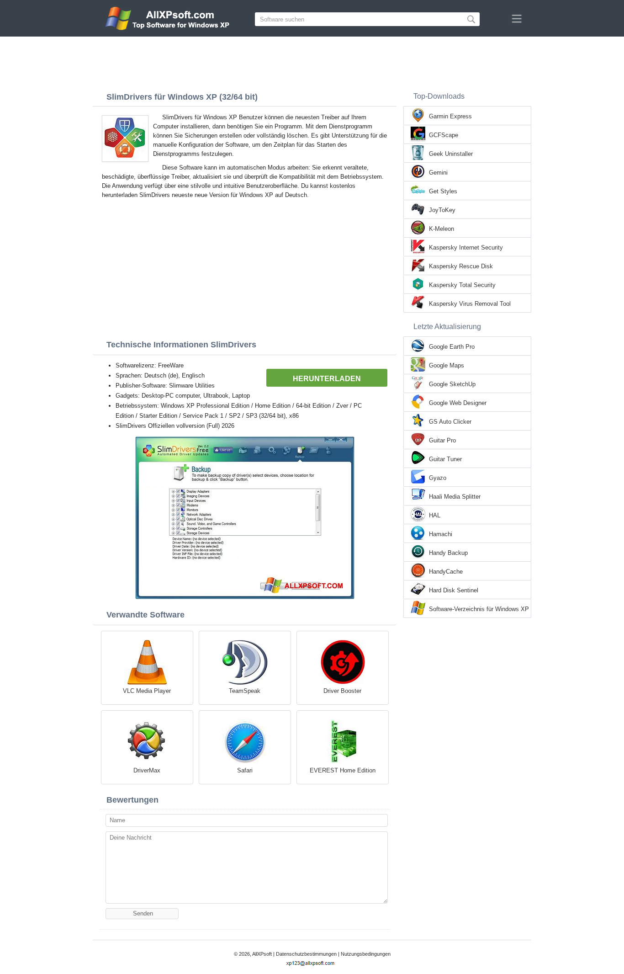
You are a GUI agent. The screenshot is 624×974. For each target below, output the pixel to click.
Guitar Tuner (445, 459)
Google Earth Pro (452, 346)
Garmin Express (450, 116)
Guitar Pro (442, 440)
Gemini (438, 172)
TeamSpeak (244, 690)
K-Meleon (441, 228)
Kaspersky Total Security (462, 285)
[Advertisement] (312, 61)
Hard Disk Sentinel (453, 590)
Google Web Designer (458, 402)
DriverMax (146, 770)
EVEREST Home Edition (342, 770)
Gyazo (437, 477)
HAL (434, 515)
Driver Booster (342, 690)
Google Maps (446, 365)
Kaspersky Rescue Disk (461, 266)
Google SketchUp (452, 384)
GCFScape (443, 135)
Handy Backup (448, 552)
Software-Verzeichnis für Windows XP (479, 609)
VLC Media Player (147, 690)
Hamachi (440, 534)
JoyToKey (442, 210)
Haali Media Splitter (455, 496)
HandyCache (446, 571)
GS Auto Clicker (450, 421)
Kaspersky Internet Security (466, 247)
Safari (245, 770)
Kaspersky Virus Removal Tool (470, 303)
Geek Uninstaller (451, 153)
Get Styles (443, 191)
